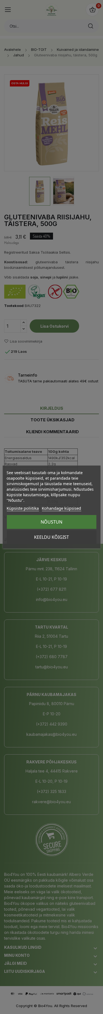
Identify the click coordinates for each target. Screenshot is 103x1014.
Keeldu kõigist (51, 537)
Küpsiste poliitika (23, 508)
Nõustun (51, 522)
